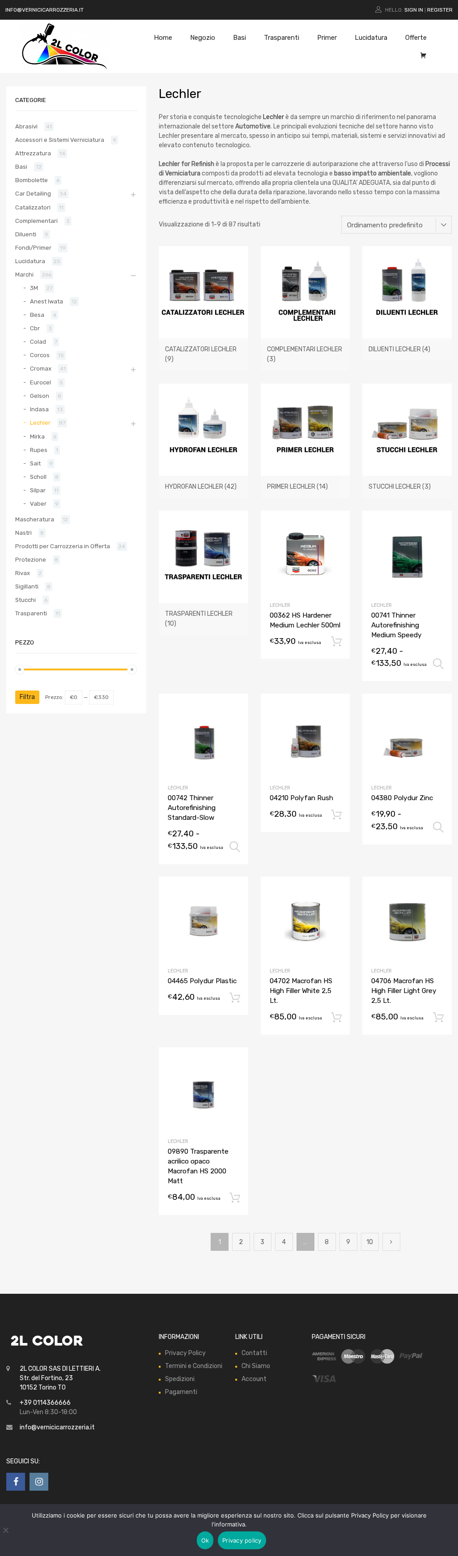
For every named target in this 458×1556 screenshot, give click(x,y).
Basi (239, 38)
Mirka (37, 436)
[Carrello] (423, 55)
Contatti (254, 1353)
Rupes (38, 450)
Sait (35, 463)
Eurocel (40, 382)
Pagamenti (181, 1392)
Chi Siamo (256, 1366)
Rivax (22, 573)
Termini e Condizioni (193, 1366)
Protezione (30, 559)
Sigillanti (26, 586)
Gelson (39, 395)
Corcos (40, 355)
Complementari (36, 220)
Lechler (273, 117)
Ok (205, 1540)
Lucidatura (371, 38)
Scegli (438, 664)
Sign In (413, 10)
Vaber (38, 503)
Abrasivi (26, 126)
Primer (327, 38)
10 (369, 1242)
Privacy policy (242, 1540)
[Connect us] (15, 1481)
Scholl (38, 476)
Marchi (24, 274)
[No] (5, 1530)
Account (254, 1379)
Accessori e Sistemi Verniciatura (59, 139)
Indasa (39, 409)
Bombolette (31, 180)
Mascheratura (34, 519)
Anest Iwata (46, 301)
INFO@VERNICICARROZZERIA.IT (45, 10)
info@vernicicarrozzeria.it (57, 1427)
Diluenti (25, 234)
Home (163, 38)
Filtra (27, 697)
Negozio (202, 38)
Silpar (38, 490)
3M (34, 288)
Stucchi (25, 600)
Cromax (40, 368)
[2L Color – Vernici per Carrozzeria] (65, 67)
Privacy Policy (185, 1353)
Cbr (35, 328)
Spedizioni (180, 1379)
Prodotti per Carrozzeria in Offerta (62, 546)
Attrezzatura (33, 153)
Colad (38, 341)
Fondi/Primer (33, 247)
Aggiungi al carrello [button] (336, 642)
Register (440, 10)
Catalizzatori (33, 207)
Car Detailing (33, 193)
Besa (37, 314)
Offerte (416, 38)
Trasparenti (281, 38)
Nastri (23, 532)
